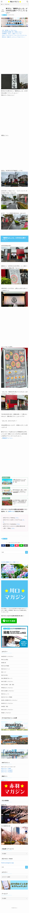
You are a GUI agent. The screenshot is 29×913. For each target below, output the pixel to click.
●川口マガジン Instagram (7, 770)
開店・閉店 (5, 538)
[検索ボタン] (27, 1)
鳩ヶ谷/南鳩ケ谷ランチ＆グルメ (10, 700)
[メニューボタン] (1, 1)
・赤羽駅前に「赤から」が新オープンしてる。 (11, 33)
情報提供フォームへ (7, 438)
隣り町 (4, 662)
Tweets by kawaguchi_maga (7, 862)
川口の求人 (5, 675)
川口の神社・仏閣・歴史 (8, 684)
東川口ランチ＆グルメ (8, 703)
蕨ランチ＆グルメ (7, 712)
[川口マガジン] (14, 1)
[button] (3, 545)
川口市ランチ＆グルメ (8, 709)
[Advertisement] (14, 54)
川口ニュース (6, 694)
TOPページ (11, 511)
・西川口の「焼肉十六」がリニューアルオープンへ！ (13, 37)
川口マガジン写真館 (7, 697)
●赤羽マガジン (4, 780)
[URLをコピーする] (26, 545)
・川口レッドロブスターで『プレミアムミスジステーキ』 (14, 35)
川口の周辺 (5, 659)
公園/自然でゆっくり (7, 678)
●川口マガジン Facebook (6, 771)
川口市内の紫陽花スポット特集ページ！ (10, 562)
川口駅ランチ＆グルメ (8, 681)
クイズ (4, 672)
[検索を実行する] (26, 552)
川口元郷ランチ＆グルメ (8, 690)
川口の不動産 (6, 665)
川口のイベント (6, 669)
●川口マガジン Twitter (6, 768)
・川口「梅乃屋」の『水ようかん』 (9, 30)
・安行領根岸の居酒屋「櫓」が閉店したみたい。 (12, 32)
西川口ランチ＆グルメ (8, 687)
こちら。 (17, 517)
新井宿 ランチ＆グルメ (8, 656)
